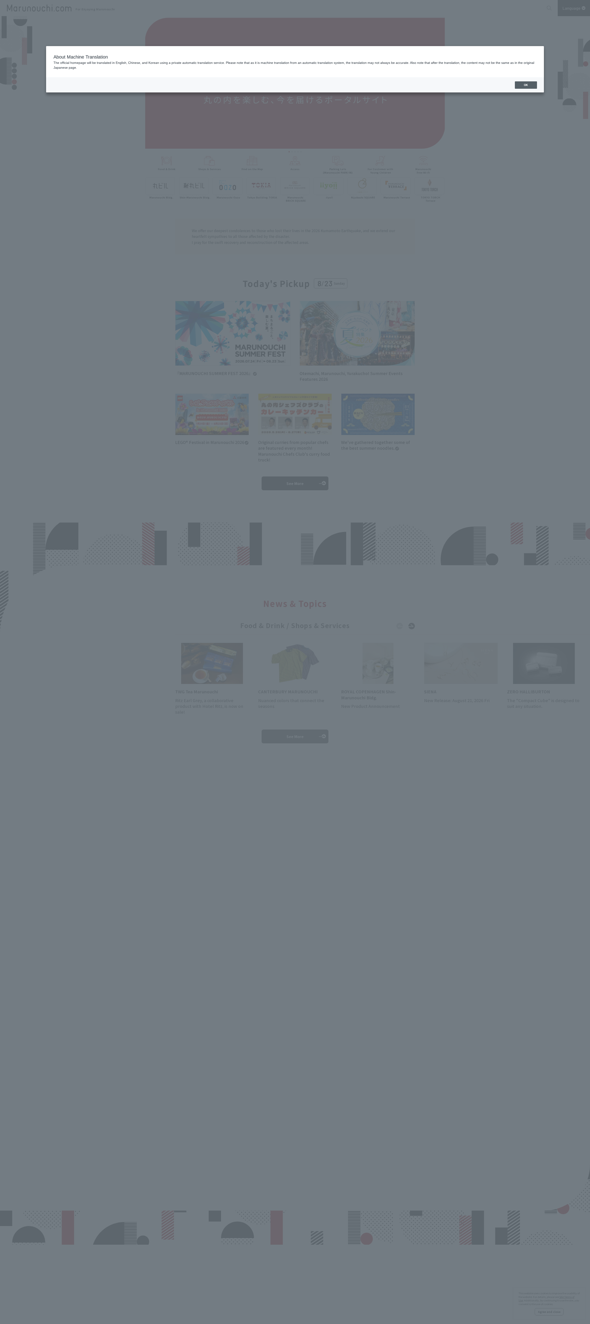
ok (526, 85)
